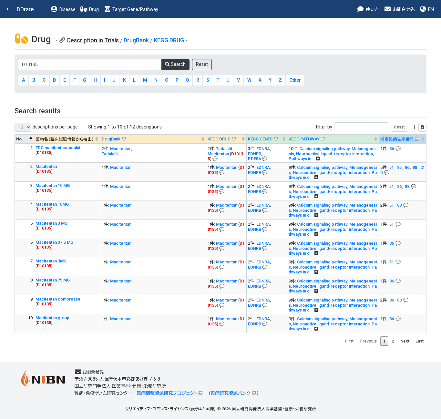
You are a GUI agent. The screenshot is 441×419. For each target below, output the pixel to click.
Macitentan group (52, 317)
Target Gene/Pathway (134, 9)
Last (419, 341)
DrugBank (136, 40)
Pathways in (300, 158)
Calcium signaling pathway (324, 148)
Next (404, 341)
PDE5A (254, 158)
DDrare (25, 9)
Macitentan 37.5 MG (54, 242)
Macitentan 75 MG (53, 280)
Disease (67, 9)
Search (177, 64)
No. (19, 139)
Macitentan (120, 148)
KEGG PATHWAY (304, 139)
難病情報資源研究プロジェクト (167, 393)
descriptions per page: (55, 127)
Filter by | (366, 127)
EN (430, 9)
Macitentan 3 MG (51, 223)
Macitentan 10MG (52, 204)
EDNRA (263, 148)
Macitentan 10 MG (53, 185)
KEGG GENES (260, 139)
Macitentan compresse (58, 299)
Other (295, 80)
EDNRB (254, 153)
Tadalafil (110, 153)
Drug (93, 9)
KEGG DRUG (169, 40)
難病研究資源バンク (230, 393)
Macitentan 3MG (51, 261)
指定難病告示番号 (397, 139)
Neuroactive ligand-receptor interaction (334, 153)
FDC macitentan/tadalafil (59, 147)
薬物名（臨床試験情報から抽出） (65, 139)
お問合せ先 (403, 9)
